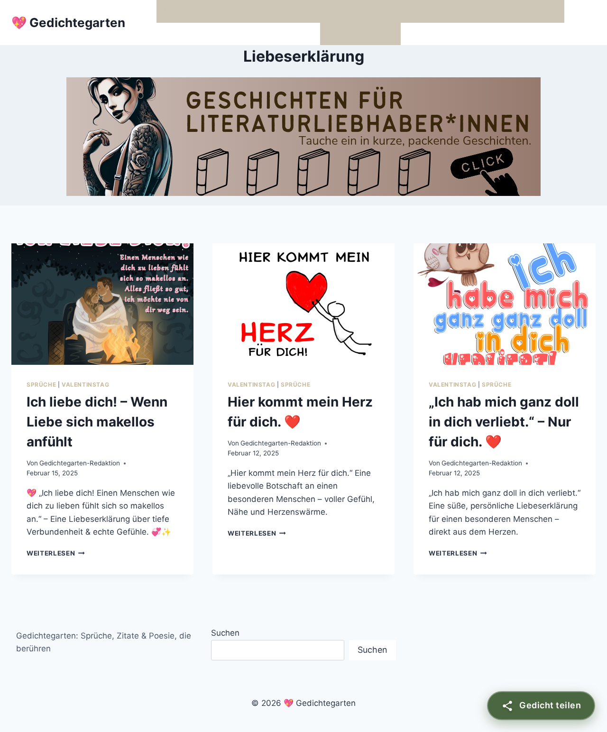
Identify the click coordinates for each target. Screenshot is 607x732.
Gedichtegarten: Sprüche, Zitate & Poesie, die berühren (103, 642)
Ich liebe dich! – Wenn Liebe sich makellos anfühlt (97, 422)
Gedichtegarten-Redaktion (79, 463)
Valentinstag (85, 384)
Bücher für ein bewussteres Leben (445, 11)
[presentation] (102, 304)
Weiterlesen (56, 553)
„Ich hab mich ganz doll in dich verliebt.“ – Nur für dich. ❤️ (504, 422)
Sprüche (41, 384)
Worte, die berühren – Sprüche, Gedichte (239, 11)
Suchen (225, 633)
